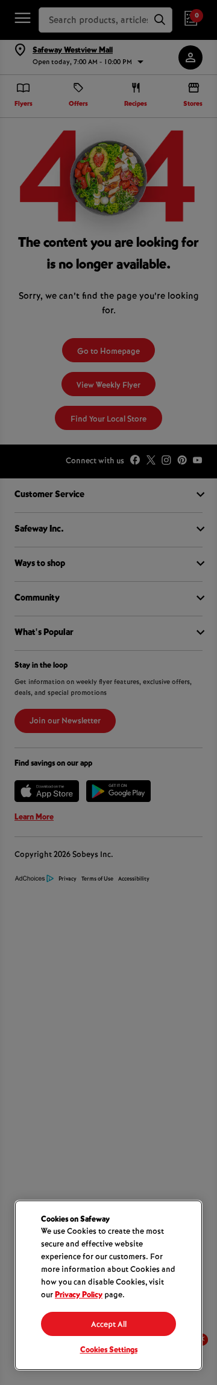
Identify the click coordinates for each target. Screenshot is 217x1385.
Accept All (109, 1325)
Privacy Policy (78, 1295)
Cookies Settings (108, 1350)
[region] (108, 1285)
